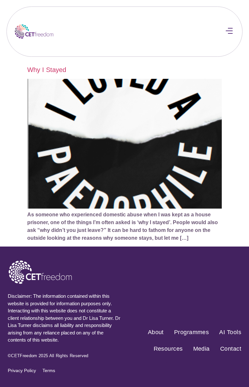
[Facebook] (162, 367)
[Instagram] (180, 367)
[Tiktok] (216, 367)
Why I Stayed (46, 69)
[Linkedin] (234, 367)
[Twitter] (198, 367)
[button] (229, 31)
